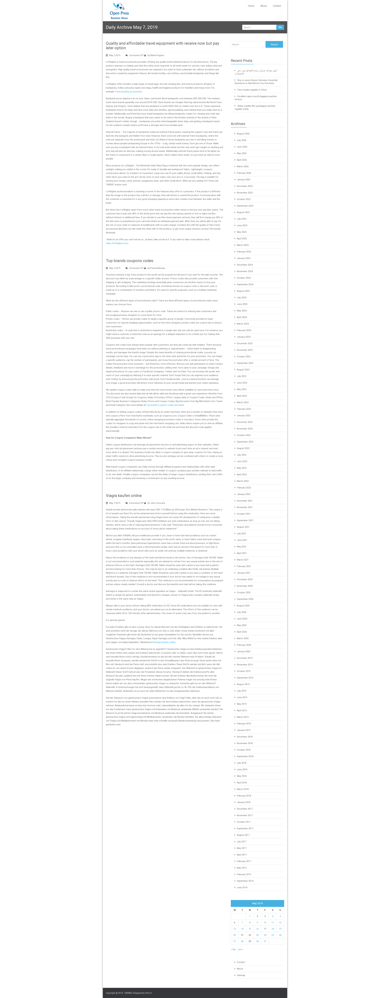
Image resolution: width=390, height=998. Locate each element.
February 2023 (244, 409)
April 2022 (242, 474)
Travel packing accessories (128, 91)
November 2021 (245, 507)
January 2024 (243, 337)
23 (257, 935)
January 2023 (243, 415)
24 (265, 935)
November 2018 (245, 743)
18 (272, 928)
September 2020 (245, 599)
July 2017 (241, 841)
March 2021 (243, 559)
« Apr (233, 949)
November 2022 (245, 428)
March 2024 (243, 323)
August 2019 (243, 684)
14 (242, 928)
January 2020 (243, 651)
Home (251, 5)
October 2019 (243, 671)
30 (257, 941)
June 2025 (242, 225)
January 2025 (243, 258)
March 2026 (243, 166)
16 (257, 928)
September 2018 (245, 756)
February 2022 (244, 487)
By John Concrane (156, 503)
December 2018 (245, 736)
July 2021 (241, 533)
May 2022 (241, 468)
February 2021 (244, 566)
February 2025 (244, 251)
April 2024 (242, 317)
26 (280, 935)
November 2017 (245, 815)
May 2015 (241, 867)
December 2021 (245, 500)
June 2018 (242, 769)
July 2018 (241, 763)
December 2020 (245, 579)
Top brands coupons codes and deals (165, 405)
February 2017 (244, 861)
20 (234, 935)
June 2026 (242, 146)
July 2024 (241, 297)
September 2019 (245, 677)
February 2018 (244, 795)
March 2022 (243, 481)
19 (280, 928)
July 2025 (241, 219)
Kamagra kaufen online (164, 642)
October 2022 (243, 435)
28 (242, 941)
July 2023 (241, 376)
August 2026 (243, 133)
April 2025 (242, 238)
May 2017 (241, 848)
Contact (277, 5)
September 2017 (245, 828)
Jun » (240, 949)
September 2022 (245, 441)
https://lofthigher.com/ (117, 243)
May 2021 (241, 546)
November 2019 (245, 664)
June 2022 (242, 461)
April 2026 (242, 160)
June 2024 (242, 304)
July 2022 (241, 454)
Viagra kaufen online (124, 495)
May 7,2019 (114, 55)
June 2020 (242, 618)
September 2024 (245, 284)
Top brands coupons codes (129, 260)
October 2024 (243, 278)
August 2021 (243, 527)
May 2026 (241, 153)
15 (250, 928)
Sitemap (241, 975)
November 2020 (245, 586)
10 (265, 922)
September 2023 (245, 363)
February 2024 (244, 330)
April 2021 (242, 553)
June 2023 (242, 382)
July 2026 (241, 140)
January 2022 (243, 494)
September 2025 (245, 205)
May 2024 (241, 310)
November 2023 (245, 350)
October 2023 (243, 356)
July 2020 (241, 612)
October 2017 (243, 822)
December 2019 (245, 658)
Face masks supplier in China (252, 89)
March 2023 (243, 402)
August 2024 (243, 291)
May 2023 (241, 389)
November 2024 (245, 271)
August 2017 (243, 835)
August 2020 (243, 605)
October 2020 (243, 592)
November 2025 (245, 192)
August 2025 (243, 212)
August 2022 (243, 448)
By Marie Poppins (155, 55)
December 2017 (245, 808)
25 (272, 935)
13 (234, 928)
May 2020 (241, 625)
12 (280, 922)
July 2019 (241, 690)
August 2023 (243, 369)
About (264, 5)
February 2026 (244, 173)
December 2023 (245, 343)
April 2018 (242, 782)
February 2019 (244, 723)
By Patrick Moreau (156, 268)
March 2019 (243, 717)
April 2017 (242, 854)
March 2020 (243, 638)
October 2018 (243, 749)
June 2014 (242, 887)
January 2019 (243, 730)
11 (272, 922)
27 (234, 941)
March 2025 (243, 245)
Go (280, 27)
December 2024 (245, 264)
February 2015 (244, 874)
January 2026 (243, 179)
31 (265, 941)
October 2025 (243, 199)
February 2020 (244, 645)
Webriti (148, 993)
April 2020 (242, 631)
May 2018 (241, 776)
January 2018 (243, 802)
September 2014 (245, 881)
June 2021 (242, 540)
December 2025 (245, 186)
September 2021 (245, 520)
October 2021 (243, 513)
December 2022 (245, 422)
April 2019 (242, 710)
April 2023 (242, 396)
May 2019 (241, 704)
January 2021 (243, 572)
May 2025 (241, 232)
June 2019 (242, 697)
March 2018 (243, 789)
